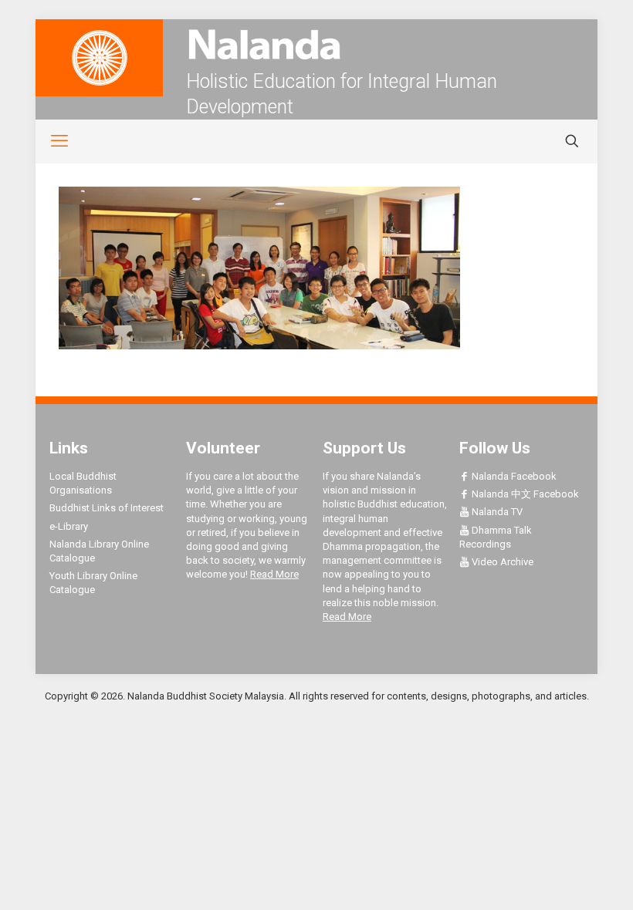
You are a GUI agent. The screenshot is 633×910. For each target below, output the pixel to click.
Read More (274, 574)
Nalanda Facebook (513, 476)
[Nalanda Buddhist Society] (316, 44)
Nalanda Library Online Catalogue (99, 551)
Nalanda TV (496, 511)
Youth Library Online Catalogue (93, 582)
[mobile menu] (51, 141)
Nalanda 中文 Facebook (524, 494)
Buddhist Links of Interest (106, 508)
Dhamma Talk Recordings (495, 537)
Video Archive (501, 562)
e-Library (68, 526)
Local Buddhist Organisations (83, 483)
